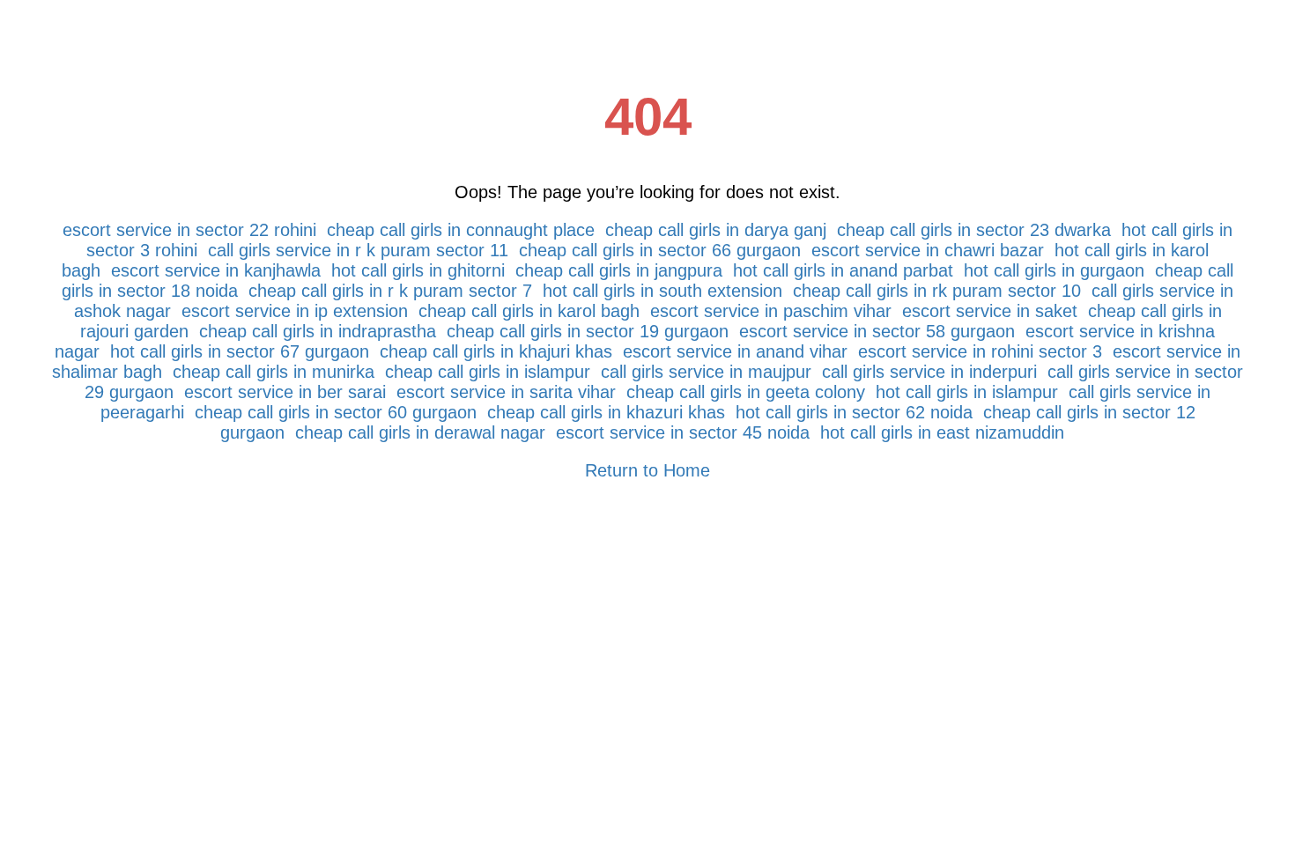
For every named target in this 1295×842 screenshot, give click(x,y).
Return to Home (647, 470)
